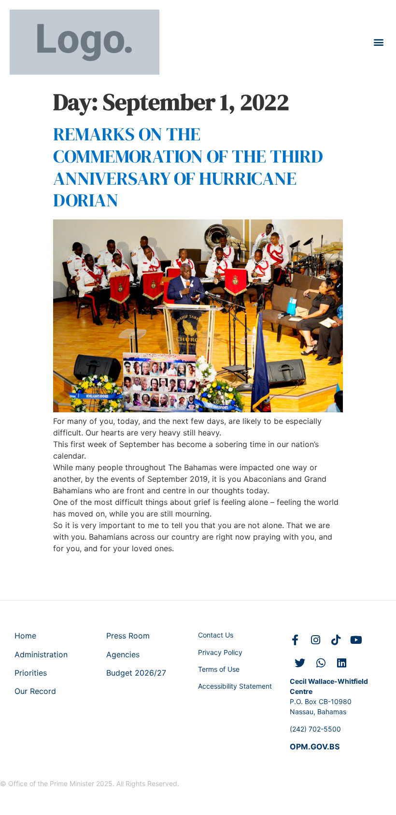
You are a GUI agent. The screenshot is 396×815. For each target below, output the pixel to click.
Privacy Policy (220, 652)
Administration (41, 654)
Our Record (35, 691)
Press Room (128, 635)
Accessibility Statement (235, 686)
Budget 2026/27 (136, 673)
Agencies (123, 654)
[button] (378, 42)
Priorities (30, 673)
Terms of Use (219, 669)
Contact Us (215, 635)
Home (25, 635)
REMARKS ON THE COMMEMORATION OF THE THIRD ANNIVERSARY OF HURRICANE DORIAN (188, 167)
